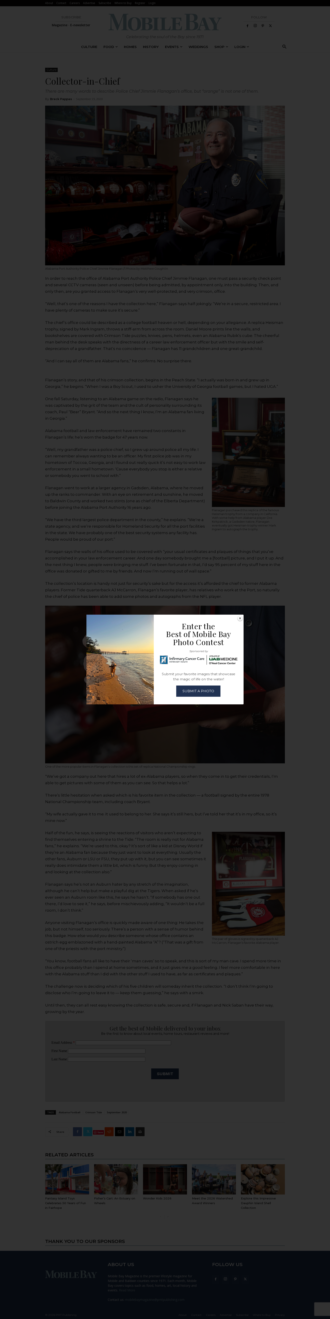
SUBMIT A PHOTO (198, 691)
